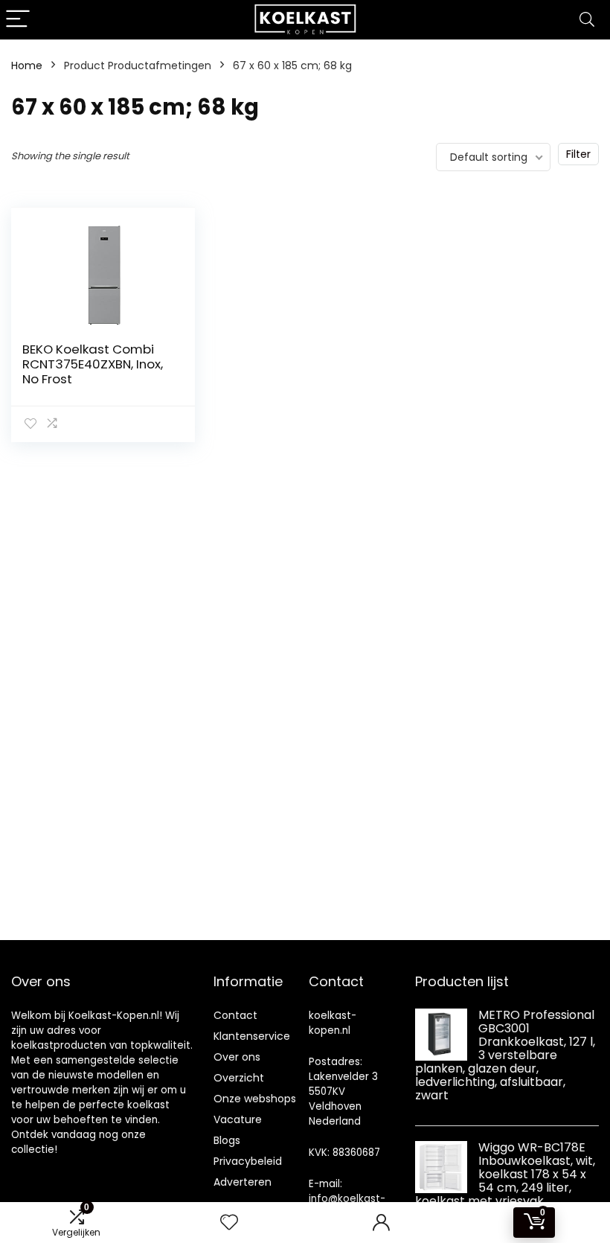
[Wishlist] (229, 1222)
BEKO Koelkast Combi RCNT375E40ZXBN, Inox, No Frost (92, 364)
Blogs (227, 1140)
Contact (235, 1015)
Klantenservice (252, 1036)
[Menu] (18, 19)
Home (26, 65)
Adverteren (243, 1182)
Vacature (238, 1119)
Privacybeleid (248, 1161)
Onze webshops (255, 1098)
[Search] (587, 19)
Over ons (237, 1056)
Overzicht (239, 1077)
